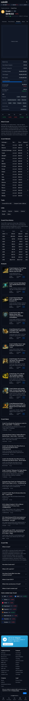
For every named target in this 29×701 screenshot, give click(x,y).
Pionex (3, 169)
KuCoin (3, 158)
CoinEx (3, 193)
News (23, 21)
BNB (3, 662)
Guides (17, 664)
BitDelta (4, 163)
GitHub (24, 106)
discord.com (23, 109)
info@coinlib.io (14, 695)
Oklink (19, 99)
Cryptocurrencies (5, 8)
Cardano (4, 674)
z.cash (18, 96)
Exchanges (18, 654)
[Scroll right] (28, 5)
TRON (4, 672)
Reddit (10, 103)
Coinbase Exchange (6, 150)
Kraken (3, 171)
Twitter (14, 103)
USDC (4, 666)
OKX (3, 161)
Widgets (17, 668)
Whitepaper (23, 96)
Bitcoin (4, 656)
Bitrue (3, 145)
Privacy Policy (19, 680)
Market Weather (19, 656)
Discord (24, 103)
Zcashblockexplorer (12, 99)
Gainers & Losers (19, 660)
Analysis (18, 21)
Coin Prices (18, 652)
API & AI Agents (19, 670)
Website (4, 211)
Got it (25, 693)
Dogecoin (5, 670)
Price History (11, 21)
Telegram (19, 103)
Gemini (3, 185)
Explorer (10, 211)
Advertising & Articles (6, 684)
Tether (4, 660)
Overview (4, 21)
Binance (4, 147)
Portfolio (18, 666)
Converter (18, 674)
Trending (18, 658)
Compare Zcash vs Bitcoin (20, 203)
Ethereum (4, 658)
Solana (4, 664)
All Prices (3, 652)
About (2, 680)
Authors (3, 682)
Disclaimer (18, 682)
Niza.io (3, 187)
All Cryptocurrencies (6, 654)
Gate (3, 177)
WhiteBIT (4, 155)
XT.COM (4, 166)
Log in (2, 686)
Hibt (3, 174)
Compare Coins (19, 672)
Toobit (3, 153)
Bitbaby (3, 195)
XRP (3, 668)
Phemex (4, 190)
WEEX (3, 179)
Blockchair (24, 99)
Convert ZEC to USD (6, 203)
